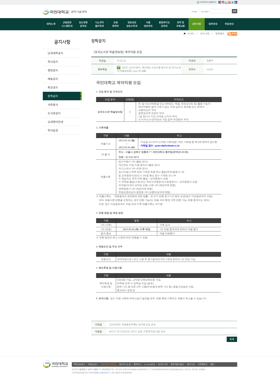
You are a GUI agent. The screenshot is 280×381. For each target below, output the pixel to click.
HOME (194, 12)
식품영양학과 (148, 24)
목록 (231, 339)
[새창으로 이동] (56, 12)
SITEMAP (205, 12)
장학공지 (219, 33)
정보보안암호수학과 (131, 24)
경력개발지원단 (177, 364)
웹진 (212, 364)
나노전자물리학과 (99, 24)
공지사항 (196, 23)
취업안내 (229, 23)
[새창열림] (219, 2)
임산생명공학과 (83, 24)
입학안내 (213, 23)
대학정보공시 (79, 364)
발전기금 (191, 364)
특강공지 (53, 87)
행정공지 (53, 70)
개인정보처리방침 (108, 364)
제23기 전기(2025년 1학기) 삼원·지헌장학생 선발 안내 (137, 331)
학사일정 (53, 130)
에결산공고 (93, 364)
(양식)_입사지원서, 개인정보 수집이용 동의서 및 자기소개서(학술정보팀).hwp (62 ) (149, 69)
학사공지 (53, 62)
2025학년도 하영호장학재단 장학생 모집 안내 (132, 324)
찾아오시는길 (125, 364)
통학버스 (137, 364)
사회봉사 (53, 104)
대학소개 (51, 23)
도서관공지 (54, 113)
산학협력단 (202, 364)
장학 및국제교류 (180, 24)
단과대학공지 (55, 53)
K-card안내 (149, 364)
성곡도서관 (163, 364)
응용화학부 (115, 24)
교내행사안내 (55, 122)
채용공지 (53, 79)
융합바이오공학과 (164, 24)
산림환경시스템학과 (67, 24)
